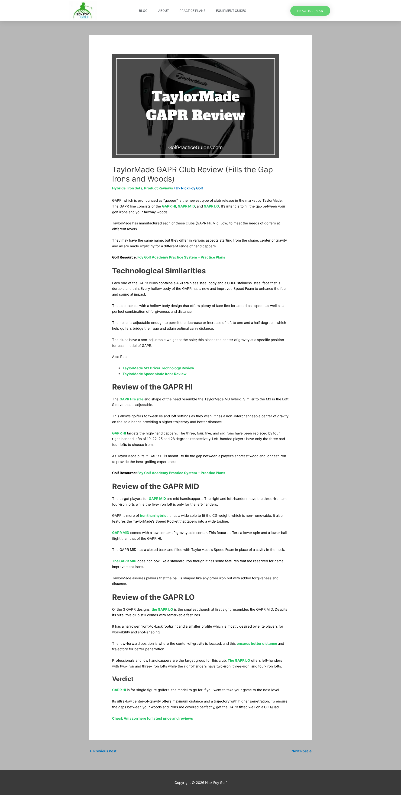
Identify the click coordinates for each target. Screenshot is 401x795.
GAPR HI (169, 206)
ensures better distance (257, 643)
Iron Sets (134, 188)
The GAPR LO (239, 660)
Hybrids (119, 188)
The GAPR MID (124, 561)
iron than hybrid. (154, 515)
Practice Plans (192, 11)
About (163, 11)
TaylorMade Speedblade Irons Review (155, 374)
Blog (143, 11)
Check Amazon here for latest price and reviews (152, 718)
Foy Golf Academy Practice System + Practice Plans (181, 257)
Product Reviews (158, 188)
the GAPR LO (162, 609)
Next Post (301, 751)
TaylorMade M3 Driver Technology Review (158, 368)
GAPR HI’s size (131, 399)
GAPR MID (186, 206)
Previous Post (102, 751)
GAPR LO (211, 206)
